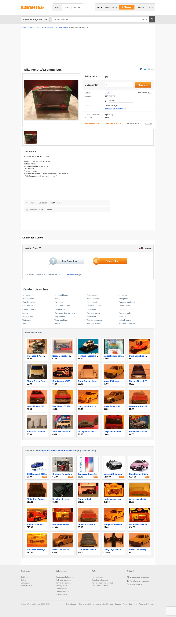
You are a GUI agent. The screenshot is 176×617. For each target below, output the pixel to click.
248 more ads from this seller (116, 109)
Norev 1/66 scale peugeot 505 (117, 381)
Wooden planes (92, 299)
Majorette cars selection (115, 356)
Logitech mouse (125, 320)
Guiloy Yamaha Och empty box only (146, 499)
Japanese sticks (61, 309)
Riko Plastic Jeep (60, 499)
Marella (57, 324)
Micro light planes (29, 302)
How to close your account (102, 583)
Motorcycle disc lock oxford (65, 313)
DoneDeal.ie (25, 583)
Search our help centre (65, 577)
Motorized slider (125, 313)
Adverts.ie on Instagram (139, 577)
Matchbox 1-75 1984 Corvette (66, 406)
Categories (133, 604)
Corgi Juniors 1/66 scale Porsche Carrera (97, 381)
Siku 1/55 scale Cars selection (66, 431)
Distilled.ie (25, 577)
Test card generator (94, 320)
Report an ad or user (100, 580)
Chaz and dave (28, 306)
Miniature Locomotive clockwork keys (45, 431)
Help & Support (71, 604)
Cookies (118, 604)
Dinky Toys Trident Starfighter (118, 549)
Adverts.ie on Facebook (139, 581)
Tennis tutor (91, 317)
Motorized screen (93, 313)
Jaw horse (26, 313)
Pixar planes (59, 302)
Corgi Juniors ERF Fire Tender (118, 431)
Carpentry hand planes (127, 302)
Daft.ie (23, 580)
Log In (150, 7)
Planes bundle (92, 302)
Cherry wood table (93, 306)
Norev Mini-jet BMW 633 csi (40, 406)
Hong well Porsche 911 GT (90, 406)
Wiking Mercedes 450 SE (90, 431)
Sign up (141, 7)
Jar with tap (91, 309)
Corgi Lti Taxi (84, 499)
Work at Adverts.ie (28, 586)
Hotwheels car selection (140, 431)
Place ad (128, 7)
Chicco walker (124, 306)
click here (71, 275)
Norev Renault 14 (112, 406)
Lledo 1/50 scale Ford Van (141, 524)
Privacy (110, 604)
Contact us (151, 604)
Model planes (91, 295)
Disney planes (28, 299)
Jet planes (123, 295)
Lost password (97, 577)
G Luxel (108, 93)
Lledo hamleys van (112, 499)
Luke (24, 324)
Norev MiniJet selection (63, 356)
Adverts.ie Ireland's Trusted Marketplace (35, 7)
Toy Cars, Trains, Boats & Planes (56, 450)
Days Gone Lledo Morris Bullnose (145, 356)
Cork (118, 106)
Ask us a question (63, 580)
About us (142, 604)
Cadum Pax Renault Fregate (91, 549)
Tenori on (122, 317)
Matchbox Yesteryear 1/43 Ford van (44, 549)
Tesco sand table (61, 320)
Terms (125, 604)
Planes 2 (57, 299)
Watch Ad (134, 124)
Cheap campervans (62, 306)
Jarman (121, 309)
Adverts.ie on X (136, 585)
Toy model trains (61, 295)
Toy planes (26, 295)
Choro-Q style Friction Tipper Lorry (44, 381)
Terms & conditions (64, 583)
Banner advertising (98, 604)
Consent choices (62, 592)
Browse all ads (84, 604)
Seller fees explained (100, 586)
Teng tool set (59, 317)
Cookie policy (61, 589)
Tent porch (26, 320)
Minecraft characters (127, 324)
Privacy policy (61, 586)
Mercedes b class (93, 324)
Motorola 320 (27, 317)
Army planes (124, 299)
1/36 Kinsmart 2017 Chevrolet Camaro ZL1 (47, 474)
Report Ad (148, 124)
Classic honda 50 (29, 309)
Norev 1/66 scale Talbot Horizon (144, 381)
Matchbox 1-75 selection (38, 356)
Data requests (61, 594)
